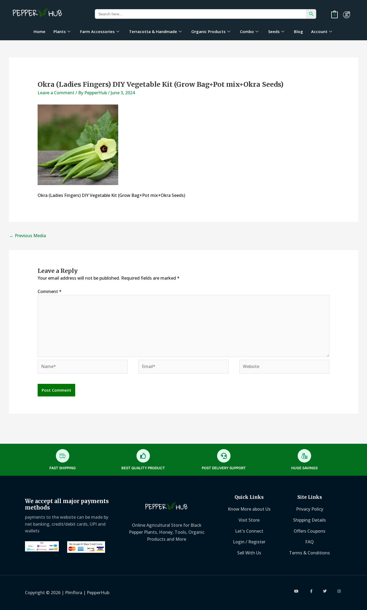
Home (39, 31)
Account (319, 31)
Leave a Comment (56, 93)
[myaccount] (346, 14)
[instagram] (339, 591)
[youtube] (297, 591)
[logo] (37, 13)
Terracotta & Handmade (153, 31)
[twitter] (325, 591)
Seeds (274, 31)
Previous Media (27, 236)
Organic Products (208, 31)
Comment (50, 291)
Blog (298, 31)
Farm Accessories (97, 31)
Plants (59, 31)
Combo (247, 31)
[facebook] (311, 591)
